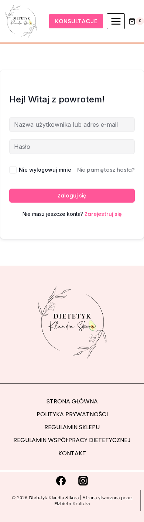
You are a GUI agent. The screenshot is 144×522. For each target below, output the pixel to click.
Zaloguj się (72, 195)
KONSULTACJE (76, 21)
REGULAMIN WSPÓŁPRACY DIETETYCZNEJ (72, 440)
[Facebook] (61, 480)
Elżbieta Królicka (72, 503)
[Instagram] (83, 480)
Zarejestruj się (103, 214)
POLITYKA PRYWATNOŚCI (72, 414)
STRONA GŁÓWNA (72, 401)
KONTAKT (72, 453)
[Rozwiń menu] (116, 21)
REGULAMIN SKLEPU (72, 427)
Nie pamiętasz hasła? (106, 170)
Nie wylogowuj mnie (45, 170)
